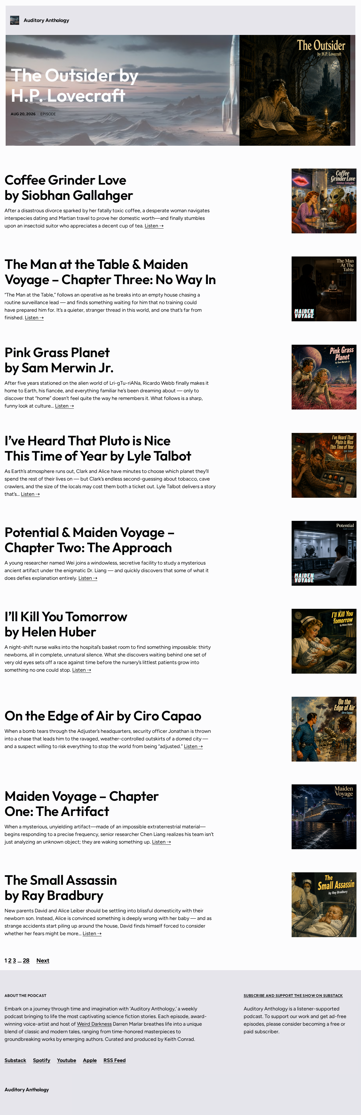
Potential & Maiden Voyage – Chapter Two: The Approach (90, 539)
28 (26, 960)
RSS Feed (115, 1060)
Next (42, 961)
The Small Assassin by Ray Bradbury (61, 887)
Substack (15, 1060)
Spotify (41, 1060)
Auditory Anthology (46, 20)
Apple (90, 1060)
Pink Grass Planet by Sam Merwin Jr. (59, 359)
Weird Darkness (94, 1024)
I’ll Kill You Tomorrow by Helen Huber (66, 624)
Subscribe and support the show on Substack (293, 995)
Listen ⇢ (154, 226)
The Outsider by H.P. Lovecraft (75, 85)
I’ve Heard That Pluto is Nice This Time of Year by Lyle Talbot (98, 448)
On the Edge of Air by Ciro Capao (103, 715)
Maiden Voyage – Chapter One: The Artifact (82, 803)
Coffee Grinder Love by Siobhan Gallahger (69, 187)
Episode (48, 114)
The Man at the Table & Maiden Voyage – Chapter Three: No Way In (110, 271)
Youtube (66, 1060)
